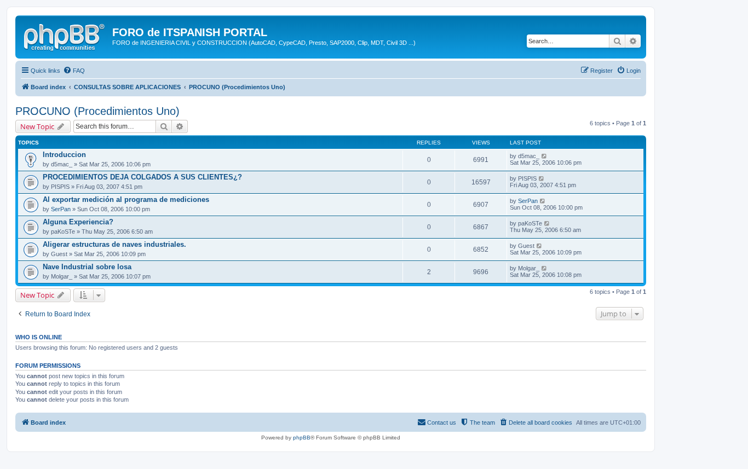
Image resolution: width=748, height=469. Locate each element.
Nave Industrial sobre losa (87, 267)
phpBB (301, 438)
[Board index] (65, 35)
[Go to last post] (544, 156)
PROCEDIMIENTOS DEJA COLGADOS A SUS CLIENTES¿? (142, 177)
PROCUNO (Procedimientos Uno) (97, 111)
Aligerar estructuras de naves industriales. (114, 244)
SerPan (61, 209)
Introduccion (64, 154)
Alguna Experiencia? (78, 222)
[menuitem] (74, 70)
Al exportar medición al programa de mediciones (126, 199)
